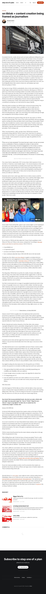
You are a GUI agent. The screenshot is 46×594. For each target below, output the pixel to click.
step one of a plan (8, 2)
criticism (4, 10)
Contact (23, 577)
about (21, 2)
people (20, 458)
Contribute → (29, 577)
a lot (26, 458)
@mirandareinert (27, 479)
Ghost (31, 586)
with (23, 458)
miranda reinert (10, 20)
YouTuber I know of (24, 260)
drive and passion (34, 458)
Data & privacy (17, 577)
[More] (25, 3)
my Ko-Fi (38, 484)
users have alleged (19, 257)
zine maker (15, 475)
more (28, 458)
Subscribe (40, 2)
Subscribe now (24, 567)
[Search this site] (30, 3)
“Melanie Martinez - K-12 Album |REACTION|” (27, 310)
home (17, 2)
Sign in (34, 2)
